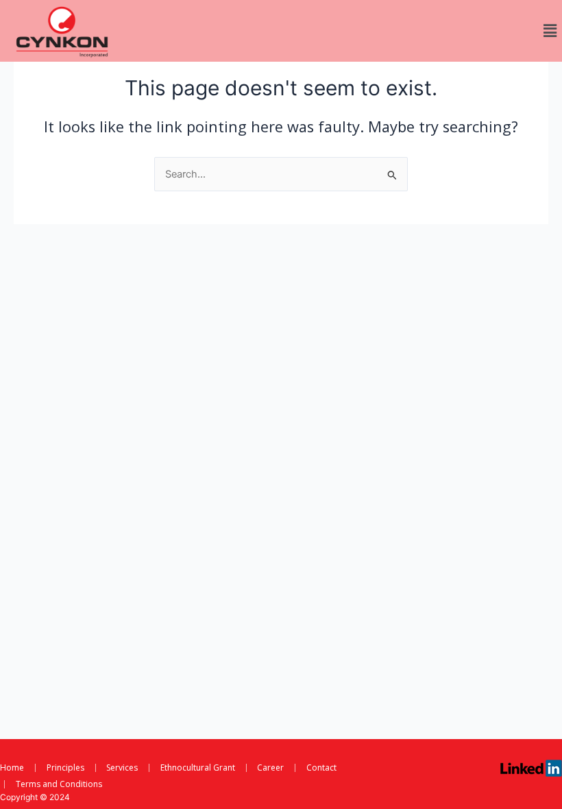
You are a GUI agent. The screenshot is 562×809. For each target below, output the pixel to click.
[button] (550, 30)
